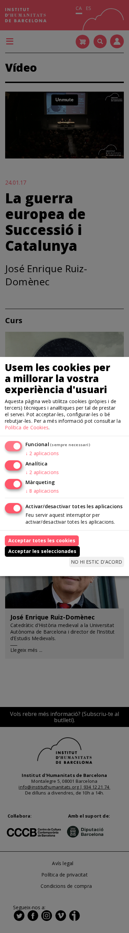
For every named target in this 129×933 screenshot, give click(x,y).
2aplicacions (42, 453)
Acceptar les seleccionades (42, 551)
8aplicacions (42, 491)
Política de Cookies (27, 427)
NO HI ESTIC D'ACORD (96, 561)
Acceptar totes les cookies (41, 540)
